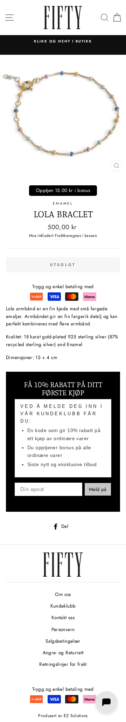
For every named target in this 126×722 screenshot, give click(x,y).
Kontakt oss (63, 617)
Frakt (59, 235)
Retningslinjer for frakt (62, 664)
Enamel (63, 203)
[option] (63, 41)
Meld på (97, 489)
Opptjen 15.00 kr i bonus (63, 190)
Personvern (63, 629)
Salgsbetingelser (63, 640)
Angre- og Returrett (63, 652)
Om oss (63, 594)
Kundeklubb (63, 605)
